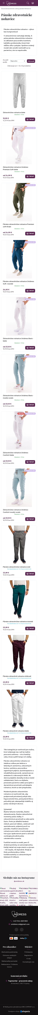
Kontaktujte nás (28, 962)
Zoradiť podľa (5, 61)
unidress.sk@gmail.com (20, 924)
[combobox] (18, 61)
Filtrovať (31, 61)
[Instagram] (22, 929)
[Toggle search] (27, 3)
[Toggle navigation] (3, 3)
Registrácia (28, 955)
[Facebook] (16, 929)
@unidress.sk (19, 881)
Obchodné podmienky (9, 952)
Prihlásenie (29, 952)
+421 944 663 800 (20, 921)
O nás (28, 958)
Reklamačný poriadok (9, 961)
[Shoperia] (25, 1011)
